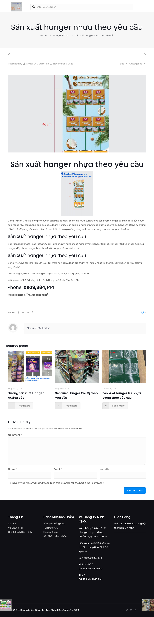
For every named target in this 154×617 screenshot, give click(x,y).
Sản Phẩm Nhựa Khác (55, 536)
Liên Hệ (12, 523)
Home (43, 35)
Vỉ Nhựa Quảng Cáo (54, 523)
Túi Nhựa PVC (50, 527)
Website (104, 469)
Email (58, 469)
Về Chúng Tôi (15, 527)
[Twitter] (126, 610)
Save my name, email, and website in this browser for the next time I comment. (58, 483)
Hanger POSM (60, 35)
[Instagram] (135, 610)
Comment (15, 434)
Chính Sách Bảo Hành (20, 532)
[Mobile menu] (141, 6)
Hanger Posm (51, 532)
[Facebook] (122, 610)
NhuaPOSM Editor (35, 63)
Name (12, 469)
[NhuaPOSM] (16, 7)
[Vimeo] (130, 610)
